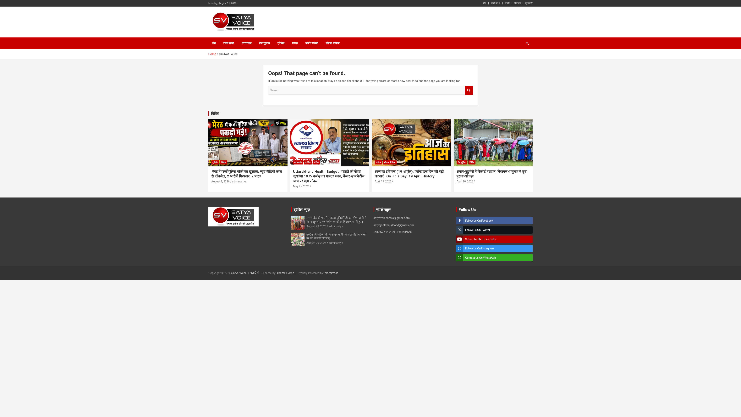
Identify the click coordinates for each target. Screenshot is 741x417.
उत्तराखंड (246, 43)
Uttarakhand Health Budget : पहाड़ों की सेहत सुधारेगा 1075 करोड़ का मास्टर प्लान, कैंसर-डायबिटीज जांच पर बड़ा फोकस (328, 176)
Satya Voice (239, 273)
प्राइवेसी (529, 3)
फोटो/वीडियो (311, 43)
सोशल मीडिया (332, 43)
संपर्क (507, 3)
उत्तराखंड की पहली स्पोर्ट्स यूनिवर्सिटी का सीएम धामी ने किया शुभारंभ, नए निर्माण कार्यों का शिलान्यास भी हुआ (336, 219)
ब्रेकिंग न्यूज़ (302, 209)
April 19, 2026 (383, 181)
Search (469, 90)
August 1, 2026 (220, 181)
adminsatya (239, 181)
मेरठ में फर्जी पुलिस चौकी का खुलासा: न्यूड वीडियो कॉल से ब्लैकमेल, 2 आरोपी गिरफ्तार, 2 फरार (246, 174)
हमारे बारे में (495, 3)
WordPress (331, 273)
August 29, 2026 (316, 226)
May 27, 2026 (301, 186)
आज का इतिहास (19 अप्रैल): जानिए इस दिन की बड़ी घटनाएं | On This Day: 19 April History (409, 174)
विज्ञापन (517, 3)
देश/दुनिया (264, 43)
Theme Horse (285, 273)
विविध (295, 43)
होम (484, 3)
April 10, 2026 (465, 181)
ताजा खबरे (228, 43)
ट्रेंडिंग (280, 43)
